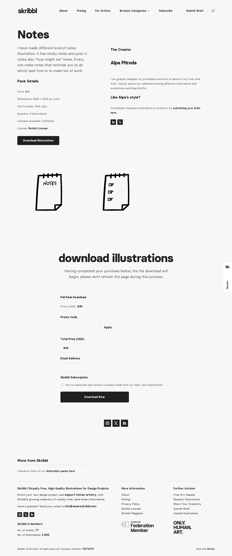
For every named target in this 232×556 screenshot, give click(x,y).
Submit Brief (194, 10)
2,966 (45, 534)
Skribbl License (38, 128)
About (63, 11)
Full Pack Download (73, 297)
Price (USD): (68, 306)
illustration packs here (60, 471)
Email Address (71, 358)
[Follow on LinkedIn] (113, 122)
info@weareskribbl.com (80, 506)
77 (37, 530)
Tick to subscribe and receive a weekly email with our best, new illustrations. (114, 385)
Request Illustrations (186, 499)
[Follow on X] (120, 122)
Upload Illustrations (185, 513)
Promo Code (68, 317)
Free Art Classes (184, 494)
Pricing (81, 11)
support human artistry (80, 494)
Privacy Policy (130, 504)
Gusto (211, 548)
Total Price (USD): (72, 339)
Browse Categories (133, 11)
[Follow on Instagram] (107, 423)
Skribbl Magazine (132, 513)
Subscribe (165, 11)
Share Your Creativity (187, 504)
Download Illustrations (38, 140)
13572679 (88, 548)
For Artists (102, 11)
